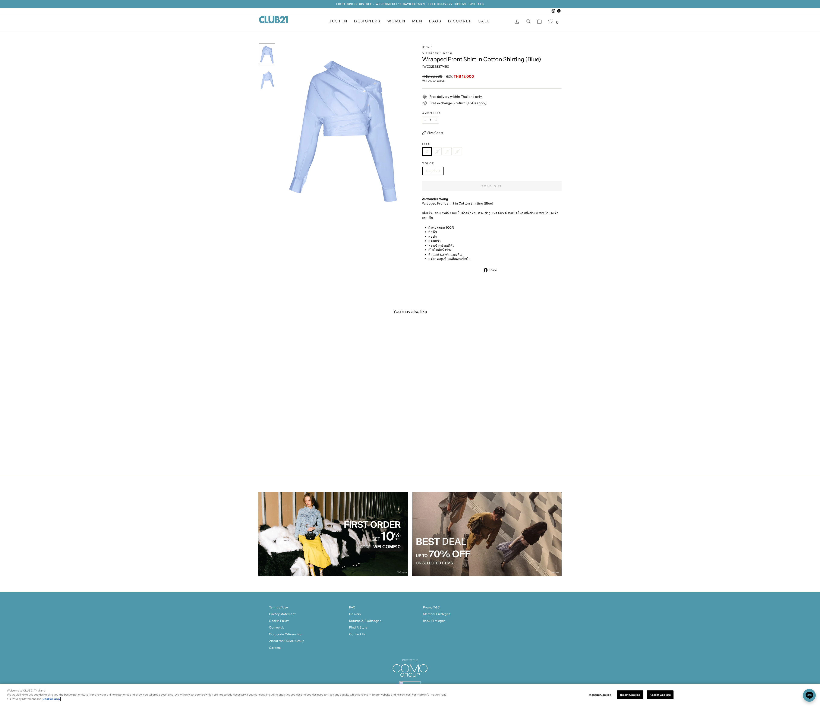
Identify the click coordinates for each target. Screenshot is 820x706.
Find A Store (358, 627)
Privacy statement (282, 614)
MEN (417, 21)
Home (426, 47)
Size (426, 143)
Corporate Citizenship (285, 634)
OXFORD (433, 171)
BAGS (435, 21)
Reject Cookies (630, 694)
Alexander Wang (437, 52)
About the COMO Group (287, 641)
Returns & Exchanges (365, 621)
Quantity (431, 112)
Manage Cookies (600, 694)
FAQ (352, 607)
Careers (275, 648)
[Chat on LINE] (809, 695)
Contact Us (357, 634)
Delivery (355, 614)
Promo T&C (431, 607)
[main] (410, 695)
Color (428, 163)
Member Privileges (436, 614)
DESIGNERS (367, 21)
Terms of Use (278, 607)
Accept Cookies (660, 694)
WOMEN (396, 21)
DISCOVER (460, 21)
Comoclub (276, 627)
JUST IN (338, 21)
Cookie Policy (279, 621)
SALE (484, 21)
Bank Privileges (434, 621)
